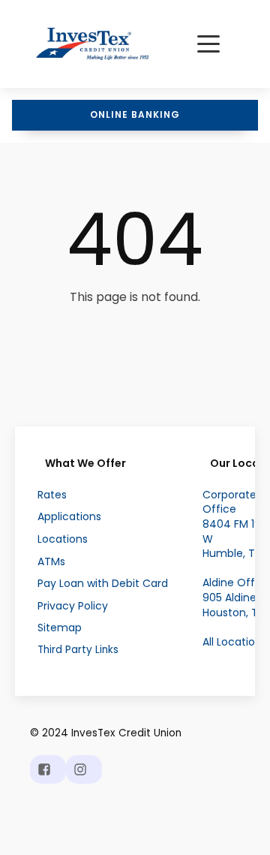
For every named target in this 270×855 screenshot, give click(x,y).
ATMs (51, 562)
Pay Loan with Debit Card (103, 584)
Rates (52, 495)
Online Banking (135, 114)
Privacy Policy (73, 606)
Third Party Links (78, 650)
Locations (63, 539)
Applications (69, 517)
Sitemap (60, 628)
